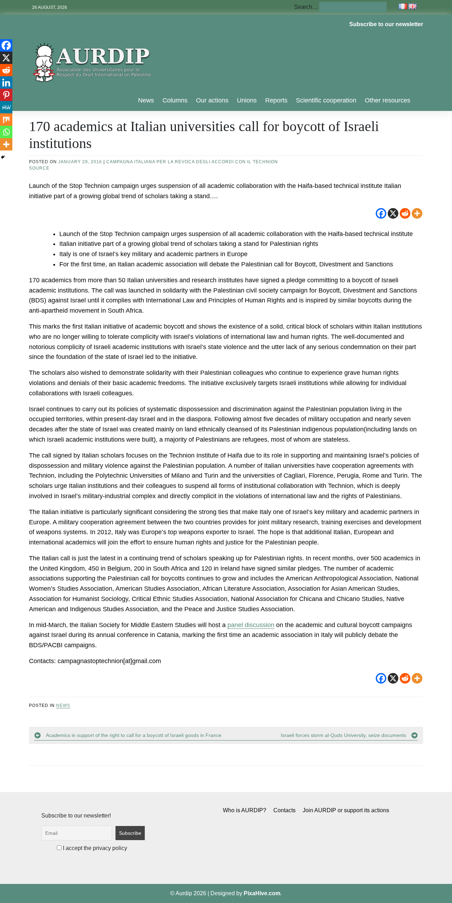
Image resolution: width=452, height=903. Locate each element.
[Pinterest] (6, 95)
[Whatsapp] (6, 132)
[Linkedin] (6, 82)
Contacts (284, 810)
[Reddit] (405, 213)
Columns (175, 100)
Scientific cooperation (326, 100)
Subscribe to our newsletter (386, 24)
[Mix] (6, 119)
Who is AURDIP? (244, 810)
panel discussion (250, 624)
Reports (276, 100)
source (39, 168)
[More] (417, 213)
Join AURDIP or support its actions (346, 810)
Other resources (387, 100)
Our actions (212, 100)
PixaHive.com (262, 893)
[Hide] (3, 157)
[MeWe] (6, 107)
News (146, 100)
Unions (247, 100)
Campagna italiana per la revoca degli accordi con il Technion (192, 161)
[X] (393, 213)
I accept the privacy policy (94, 848)
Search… (306, 7)
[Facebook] (381, 213)
